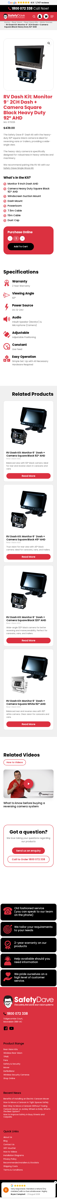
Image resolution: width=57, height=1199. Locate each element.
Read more (28, 476)
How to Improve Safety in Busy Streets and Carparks (24, 1115)
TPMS (6, 1056)
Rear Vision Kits (31, 22)
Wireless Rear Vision (12, 1053)
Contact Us (8, 1144)
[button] (52, 16)
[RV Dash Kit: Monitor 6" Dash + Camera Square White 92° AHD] (28, 674)
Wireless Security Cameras (16, 1075)
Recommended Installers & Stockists (21, 1162)
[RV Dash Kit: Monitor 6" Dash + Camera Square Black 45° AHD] (28, 509)
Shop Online (9, 1078)
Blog (5, 1141)
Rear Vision (17, 22)
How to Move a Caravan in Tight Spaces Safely (25, 1102)
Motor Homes (46, 22)
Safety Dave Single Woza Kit (18, 168)
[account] (39, 16)
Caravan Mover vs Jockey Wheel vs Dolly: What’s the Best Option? (26, 1110)
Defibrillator (9, 1071)
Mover (6, 1067)
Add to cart (21, 246)
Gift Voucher (9, 1148)
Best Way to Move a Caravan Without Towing (25, 1106)
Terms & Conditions (13, 1170)
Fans (5, 1060)
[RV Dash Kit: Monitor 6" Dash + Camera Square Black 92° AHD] (28, 426)
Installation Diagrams (13, 1155)
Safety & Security (11, 1064)
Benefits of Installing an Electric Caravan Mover (26, 1099)
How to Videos (10, 1152)
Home (7, 22)
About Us (7, 1137)
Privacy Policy (9, 1159)
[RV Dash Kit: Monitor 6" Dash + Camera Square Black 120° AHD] (28, 590)
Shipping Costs (10, 1166)
